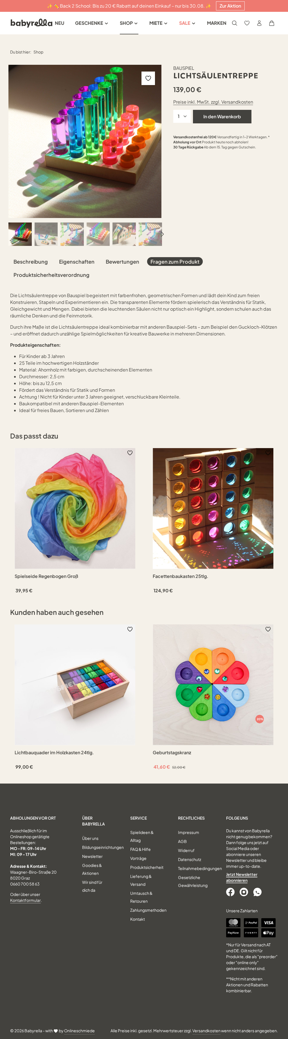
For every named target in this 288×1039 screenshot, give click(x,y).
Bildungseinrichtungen (103, 847)
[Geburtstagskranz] (213, 684)
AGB (182, 841)
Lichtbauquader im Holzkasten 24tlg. (54, 752)
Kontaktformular (25, 900)
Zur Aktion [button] (230, 6)
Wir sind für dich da (92, 886)
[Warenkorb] (271, 23)
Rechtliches (191, 817)
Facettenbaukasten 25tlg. (180, 576)
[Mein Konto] (259, 23)
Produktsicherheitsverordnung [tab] (51, 275)
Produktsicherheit (146, 867)
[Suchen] (234, 23)
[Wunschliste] (247, 23)
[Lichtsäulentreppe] (84, 141)
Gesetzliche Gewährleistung (193, 881)
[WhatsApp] (258, 892)
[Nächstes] (162, 234)
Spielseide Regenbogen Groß (46, 576)
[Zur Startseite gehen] (31, 23)
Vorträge (138, 858)
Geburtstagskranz (172, 752)
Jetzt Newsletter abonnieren (241, 877)
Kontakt (137, 919)
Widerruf (186, 850)
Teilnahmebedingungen (200, 868)
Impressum (188, 832)
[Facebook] (231, 892)
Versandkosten (206, 1030)
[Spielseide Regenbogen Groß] (75, 508)
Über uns (90, 838)
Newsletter (92, 856)
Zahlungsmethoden (148, 910)
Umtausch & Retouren (141, 897)
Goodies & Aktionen (92, 869)
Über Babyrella (93, 820)
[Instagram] (244, 892)
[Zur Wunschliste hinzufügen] (148, 78)
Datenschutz (189, 859)
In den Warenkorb (222, 116)
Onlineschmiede (79, 1030)
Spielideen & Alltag (142, 836)
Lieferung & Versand (141, 880)
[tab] (30, 261)
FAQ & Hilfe (140, 849)
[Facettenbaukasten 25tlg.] (213, 508)
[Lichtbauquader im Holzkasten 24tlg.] (75, 684)
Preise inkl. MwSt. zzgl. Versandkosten (213, 102)
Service (138, 817)
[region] (85, 155)
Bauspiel (183, 68)
